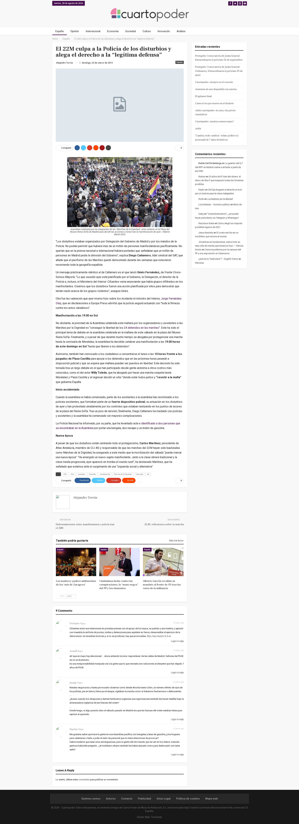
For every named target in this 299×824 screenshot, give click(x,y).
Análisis (181, 31)
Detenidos (92, 474)
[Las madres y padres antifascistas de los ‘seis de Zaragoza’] (76, 562)
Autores (111, 798)
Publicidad (144, 798)
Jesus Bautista (205, 232)
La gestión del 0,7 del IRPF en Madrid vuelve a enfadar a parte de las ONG (219, 167)
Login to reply (177, 641)
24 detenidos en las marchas (141, 327)
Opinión (74, 31)
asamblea (81, 474)
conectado (84, 779)
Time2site (156, 817)
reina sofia (139, 474)
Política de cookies (188, 798)
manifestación (105, 474)
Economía (113, 31)
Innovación (163, 31)
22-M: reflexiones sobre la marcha (164, 524)
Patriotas (199, 263)
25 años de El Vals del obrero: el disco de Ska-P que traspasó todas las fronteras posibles (219, 180)
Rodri (201, 199)
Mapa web (211, 798)
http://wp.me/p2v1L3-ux (159, 636)
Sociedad (130, 31)
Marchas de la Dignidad (123, 474)
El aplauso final (203, 96)
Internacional (93, 31)
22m (72, 474)
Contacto (126, 798)
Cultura (147, 31)
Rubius (201, 176)
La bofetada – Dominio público (214, 204)
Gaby (201, 214)
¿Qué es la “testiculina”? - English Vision (218, 259)
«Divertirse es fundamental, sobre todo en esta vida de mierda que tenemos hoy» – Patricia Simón (219, 246)
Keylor (201, 189)
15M (64, 474)
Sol (148, 474)
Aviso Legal (164, 798)
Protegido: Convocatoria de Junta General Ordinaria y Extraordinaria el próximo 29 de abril (219, 71)
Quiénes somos (90, 798)
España (59, 31)
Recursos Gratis (206, 223)
